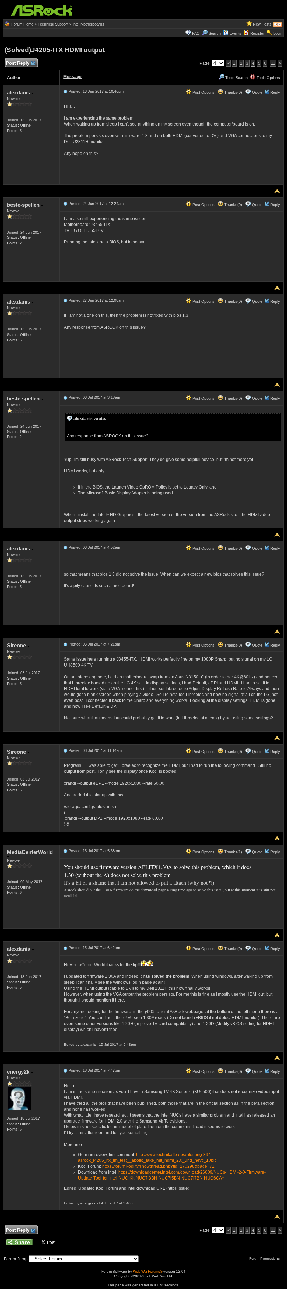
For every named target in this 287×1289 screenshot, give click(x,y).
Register (257, 33)
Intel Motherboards (88, 24)
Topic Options (267, 78)
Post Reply (18, 63)
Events (235, 33)
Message (72, 76)
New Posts (262, 24)
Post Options (203, 92)
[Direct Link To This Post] (65, 91)
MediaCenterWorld (30, 852)
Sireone (17, 645)
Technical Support (53, 24)
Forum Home (22, 24)
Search (215, 33)
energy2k (19, 1072)
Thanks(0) (232, 92)
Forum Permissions (265, 1258)
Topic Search (236, 78)
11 (273, 63)
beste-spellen (24, 205)
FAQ (196, 33)
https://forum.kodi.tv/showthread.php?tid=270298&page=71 (158, 1166)
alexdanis (19, 92)
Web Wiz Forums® (147, 1271)
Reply (275, 92)
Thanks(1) (232, 852)
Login (277, 33)
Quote (257, 92)
